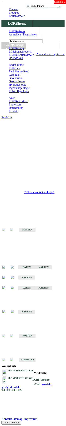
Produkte (14, 12)
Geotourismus (17, 81)
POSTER (27, 335)
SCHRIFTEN (27, 359)
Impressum (15, 104)
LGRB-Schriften (18, 101)
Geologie (14, 74)
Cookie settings (11, 422)
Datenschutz (16, 107)
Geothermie (15, 78)
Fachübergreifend (19, 71)
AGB (12, 97)
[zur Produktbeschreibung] (5, 267)
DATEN (27, 267)
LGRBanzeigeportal (20, 51)
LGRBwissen (42, 45)
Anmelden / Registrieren (50, 54)
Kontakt (13, 111)
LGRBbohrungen (21, 38)
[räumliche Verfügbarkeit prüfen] (14, 267)
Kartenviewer (17, 15)
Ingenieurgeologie (19, 88)
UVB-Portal (16, 58)
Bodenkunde (16, 64)
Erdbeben (14, 68)
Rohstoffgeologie (19, 91)
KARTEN (27, 229)
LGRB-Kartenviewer (21, 54)
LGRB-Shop (16, 48)
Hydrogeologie (17, 84)
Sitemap (17, 418)
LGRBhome (17, 23)
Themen (13, 9)
